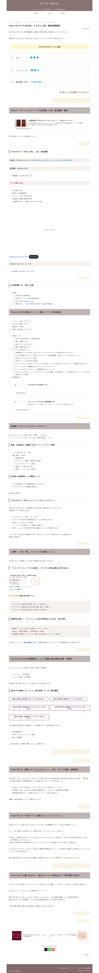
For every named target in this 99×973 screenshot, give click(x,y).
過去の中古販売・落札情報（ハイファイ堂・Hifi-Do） (69, 699)
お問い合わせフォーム (64, 968)
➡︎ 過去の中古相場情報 (83, 277)
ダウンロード (33, 256)
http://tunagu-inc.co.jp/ (26, 301)
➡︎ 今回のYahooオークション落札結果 (82, 760)
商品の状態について (30, 642)
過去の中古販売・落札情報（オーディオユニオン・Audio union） (29, 707)
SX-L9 (14, 787)
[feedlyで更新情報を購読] (49, 949)
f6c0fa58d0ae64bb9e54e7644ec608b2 (18, 256)
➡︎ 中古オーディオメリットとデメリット (83, 649)
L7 (18, 787)
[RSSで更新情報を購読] (53, 949)
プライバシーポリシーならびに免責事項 (81, 968)
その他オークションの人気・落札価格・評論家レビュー (71, 100)
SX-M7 (23, 837)
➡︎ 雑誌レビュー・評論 (83, 417)
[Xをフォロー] (45, 949)
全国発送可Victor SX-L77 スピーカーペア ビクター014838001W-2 (51, 160)
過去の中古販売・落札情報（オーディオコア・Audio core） (29, 717)
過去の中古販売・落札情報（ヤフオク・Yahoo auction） (29, 699)
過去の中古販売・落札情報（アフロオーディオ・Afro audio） (70, 707)
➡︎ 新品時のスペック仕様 (84, 143)
